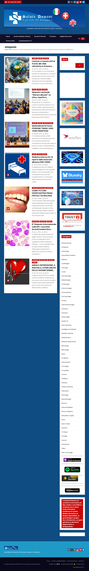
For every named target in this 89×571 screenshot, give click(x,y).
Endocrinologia (67, 288)
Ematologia (35, 221)
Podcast (64, 383)
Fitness (64, 301)
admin (46, 69)
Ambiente (35, 58)
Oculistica (65, 358)
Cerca (64, 59)
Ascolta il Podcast (40, 36)
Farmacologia (66, 296)
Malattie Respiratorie (69, 342)
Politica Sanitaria (42, 154)
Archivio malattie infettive (22, 36)
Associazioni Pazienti (68, 255)
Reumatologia (66, 399)
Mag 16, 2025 (38, 134)
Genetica (65, 309)
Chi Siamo (53, 36)
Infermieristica (66, 325)
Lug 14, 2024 (38, 198)
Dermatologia (66, 276)
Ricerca (49, 221)
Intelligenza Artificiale (38, 188)
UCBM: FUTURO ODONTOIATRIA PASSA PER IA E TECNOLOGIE (42, 193)
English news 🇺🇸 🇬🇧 (66, 36)
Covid (63, 272)
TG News (65, 432)
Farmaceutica (66, 292)
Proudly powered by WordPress (13, 564)
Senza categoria (67, 411)
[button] (79, 39)
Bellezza (35, 123)
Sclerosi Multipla (67, 407)
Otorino (64, 374)
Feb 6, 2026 (38, 100)
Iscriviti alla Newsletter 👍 (68, 564)
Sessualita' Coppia (48, 123)
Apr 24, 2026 (38, 69)
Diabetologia (66, 280)
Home (8, 36)
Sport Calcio (66, 424)
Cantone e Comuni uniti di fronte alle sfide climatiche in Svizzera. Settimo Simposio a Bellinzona (43, 66)
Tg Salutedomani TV (25, 41)
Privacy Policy (10, 41)
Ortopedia (65, 370)
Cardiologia (36, 260)
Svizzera (46, 58)
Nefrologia (65, 346)
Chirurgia (65, 268)
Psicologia (51, 260)
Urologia (64, 436)
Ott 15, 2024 (38, 165)
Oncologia (43, 221)
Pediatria (65, 379)
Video (63, 448)
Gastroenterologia (68, 305)
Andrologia (65, 251)
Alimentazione (66, 243)
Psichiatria (43, 260)
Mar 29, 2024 (38, 273)
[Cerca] (79, 65)
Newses (29, 564)
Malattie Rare (66, 338)
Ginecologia (66, 317)
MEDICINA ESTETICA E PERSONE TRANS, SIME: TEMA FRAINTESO (43, 128)
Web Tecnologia (67, 453)
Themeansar (36, 564)
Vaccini (64, 440)
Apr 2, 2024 (37, 232)
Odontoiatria (49, 188)
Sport (39, 89)
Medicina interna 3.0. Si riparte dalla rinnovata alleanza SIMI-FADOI (42, 159)
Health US (65, 321)
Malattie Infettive (67, 333)
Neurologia (65, 350)
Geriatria (65, 313)
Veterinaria (65, 444)
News (40, 58)
